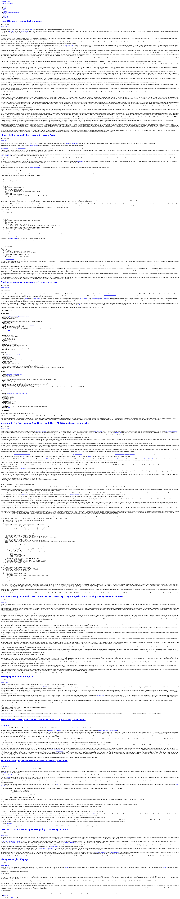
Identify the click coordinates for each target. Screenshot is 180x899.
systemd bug (58, 730)
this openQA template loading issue (22, 454)
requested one (80, 161)
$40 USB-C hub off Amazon (49, 687)
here (1, 296)
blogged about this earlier (40, 431)
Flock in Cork (53, 846)
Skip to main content (5, 1)
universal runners (25, 157)
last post (164, 867)
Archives (5, 6)
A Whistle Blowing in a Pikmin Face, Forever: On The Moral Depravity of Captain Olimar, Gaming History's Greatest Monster (62, 596)
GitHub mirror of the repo (110, 295)
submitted (32, 325)
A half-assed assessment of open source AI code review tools (29, 282)
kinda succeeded (83, 298)
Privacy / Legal (6, 9)
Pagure (26, 298)
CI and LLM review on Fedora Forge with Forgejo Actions (29, 135)
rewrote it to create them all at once (166, 781)
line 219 (46, 458)
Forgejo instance (36, 298)
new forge (76, 727)
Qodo (8, 375)
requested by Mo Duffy (70, 45)
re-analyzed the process (11, 774)
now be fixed (118, 432)
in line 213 (89, 456)
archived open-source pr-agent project (86, 304)
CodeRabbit (10, 394)
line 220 (24, 456)
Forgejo (67, 143)
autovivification (117, 458)
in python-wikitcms (33, 145)
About (4, 8)
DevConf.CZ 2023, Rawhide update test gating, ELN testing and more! (34, 829)
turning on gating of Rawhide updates (46, 848)
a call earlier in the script (146, 458)
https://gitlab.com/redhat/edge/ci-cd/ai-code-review (17, 316)
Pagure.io (5, 13)
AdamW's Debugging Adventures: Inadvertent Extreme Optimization (34, 760)
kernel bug (50, 730)
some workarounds (98, 431)
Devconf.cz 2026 (24, 31)
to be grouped (25, 494)
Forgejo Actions (4, 148)
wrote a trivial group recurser (73, 494)
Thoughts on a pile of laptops (14, 859)
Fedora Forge (75, 143)
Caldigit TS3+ (59, 751)
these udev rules (100, 695)
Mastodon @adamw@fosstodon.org (11, 12)
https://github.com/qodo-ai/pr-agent (14, 374)
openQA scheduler (115, 852)
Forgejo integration (96, 298)
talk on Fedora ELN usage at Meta (70, 842)
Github (4, 15)
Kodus (8, 356)
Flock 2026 (11, 31)
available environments (6, 155)
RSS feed (5, 16)
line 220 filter (22, 468)
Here (9, 330)
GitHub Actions (21, 148)
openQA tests (104, 852)
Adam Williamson (12, 897)
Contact (5, 11)
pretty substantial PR (77, 454)
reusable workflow (10, 259)
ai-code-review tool (13, 238)
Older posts (5, 895)
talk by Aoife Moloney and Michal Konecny (12, 841)
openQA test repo (127, 293)
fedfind (97, 852)
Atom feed (5, 17)
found (8, 777)
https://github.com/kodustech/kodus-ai (14, 354)
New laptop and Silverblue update (17, 676)
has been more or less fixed (171, 431)
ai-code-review (106, 298)
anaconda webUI (14, 842)
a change (4, 772)
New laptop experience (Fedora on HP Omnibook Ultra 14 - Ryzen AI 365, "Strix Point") (43, 719)
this (154, 885)
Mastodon (32, 29)
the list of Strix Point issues (56, 749)
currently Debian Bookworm (36, 167)
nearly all (29, 143)
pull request (9, 823)
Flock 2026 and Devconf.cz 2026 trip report (21, 21)
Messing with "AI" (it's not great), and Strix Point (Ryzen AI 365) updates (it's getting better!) (46, 423)
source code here (92, 813)
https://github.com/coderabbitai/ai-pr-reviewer (16, 393)
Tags (4, 7)
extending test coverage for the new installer (107, 730)
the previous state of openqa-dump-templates (125, 454)
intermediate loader (64, 492)
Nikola (24, 897)
